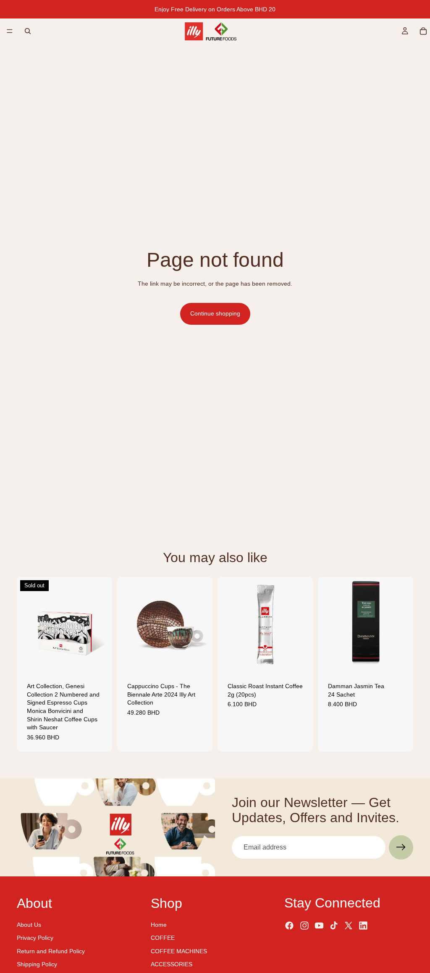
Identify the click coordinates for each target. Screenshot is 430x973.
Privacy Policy (35, 937)
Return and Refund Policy (51, 950)
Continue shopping (215, 313)
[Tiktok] (334, 925)
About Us (29, 924)
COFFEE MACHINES (179, 950)
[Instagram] (304, 925)
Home (159, 924)
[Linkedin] (363, 925)
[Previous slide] (26, 624)
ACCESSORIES (171, 964)
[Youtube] (319, 925)
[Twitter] (348, 925)
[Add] (199, 659)
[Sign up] (401, 847)
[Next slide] (103, 624)
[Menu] (9, 31)
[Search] (27, 31)
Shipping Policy (37, 964)
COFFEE (163, 937)
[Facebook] (289, 925)
